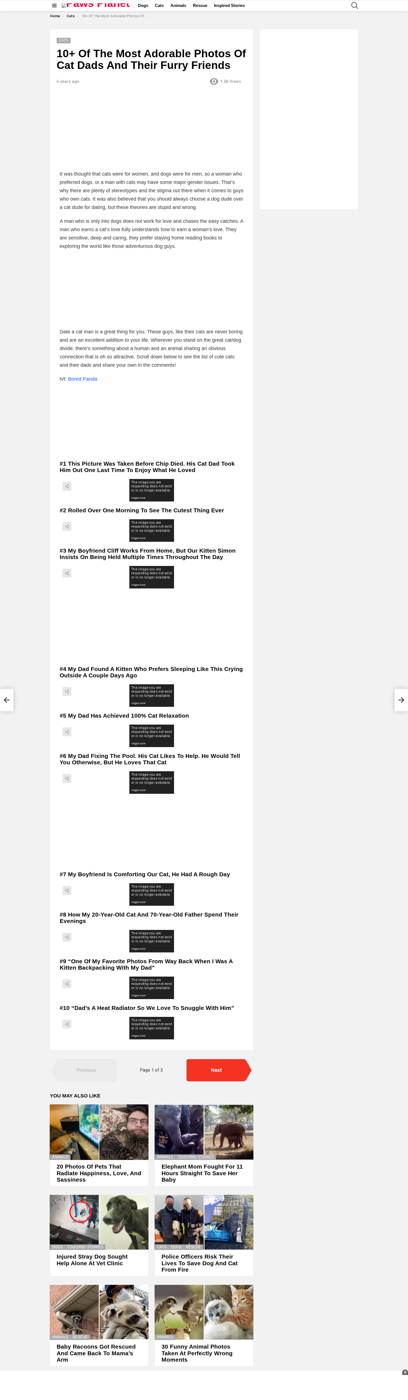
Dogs (143, 5)
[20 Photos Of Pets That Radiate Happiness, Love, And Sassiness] (99, 1132)
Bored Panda (82, 379)
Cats (159, 5)
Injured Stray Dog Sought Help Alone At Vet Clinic (92, 1259)
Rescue (200, 5)
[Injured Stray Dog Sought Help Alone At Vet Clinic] (99, 1222)
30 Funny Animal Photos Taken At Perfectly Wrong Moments (197, 1353)
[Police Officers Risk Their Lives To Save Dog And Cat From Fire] (204, 1222)
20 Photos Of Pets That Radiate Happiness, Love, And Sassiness (99, 1173)
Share (66, 486)
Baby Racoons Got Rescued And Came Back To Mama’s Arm (96, 1353)
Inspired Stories (229, 5)
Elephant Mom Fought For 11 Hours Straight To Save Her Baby (202, 1173)
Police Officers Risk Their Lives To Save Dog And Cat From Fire (200, 1263)
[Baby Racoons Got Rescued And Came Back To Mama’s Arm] (99, 1312)
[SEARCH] (354, 5)
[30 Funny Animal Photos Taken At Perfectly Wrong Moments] (204, 1312)
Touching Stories (196, 1157)
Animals (178, 5)
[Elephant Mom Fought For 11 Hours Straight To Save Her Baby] (204, 1132)
